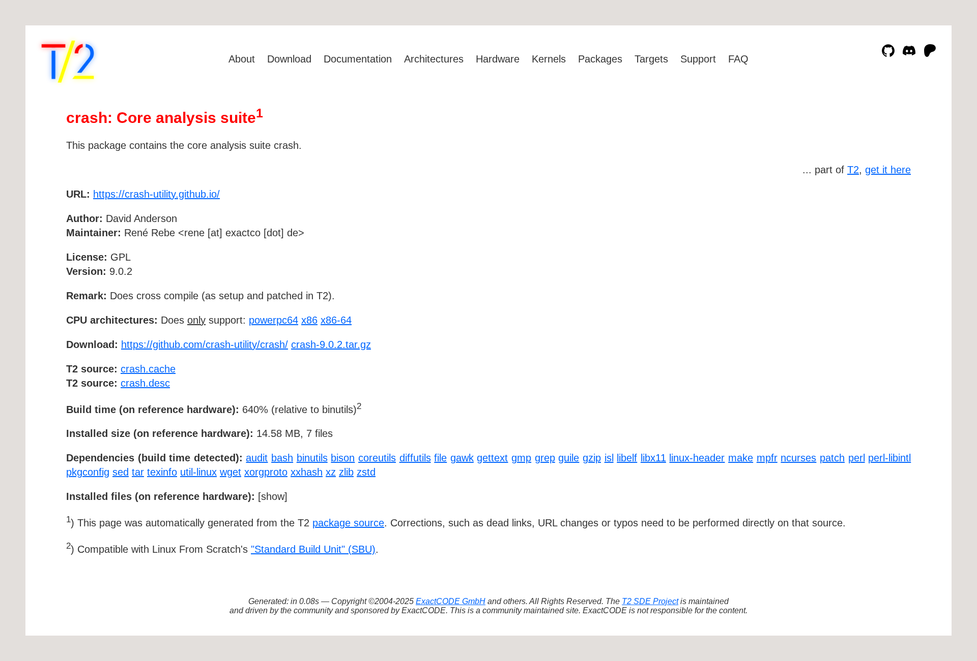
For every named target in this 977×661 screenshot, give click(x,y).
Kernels (549, 59)
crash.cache (148, 368)
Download (289, 59)
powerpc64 (273, 320)
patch (832, 457)
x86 (309, 320)
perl (856, 457)
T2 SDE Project (650, 601)
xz (331, 472)
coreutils (377, 457)
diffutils (415, 457)
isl (609, 457)
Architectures (434, 59)
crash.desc (145, 383)
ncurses (798, 457)
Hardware (498, 59)
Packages (600, 59)
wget (230, 472)
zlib (346, 472)
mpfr (767, 457)
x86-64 (336, 320)
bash (282, 457)
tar (138, 472)
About (241, 59)
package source (348, 522)
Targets (651, 59)
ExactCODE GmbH (450, 601)
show (272, 496)
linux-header (697, 457)
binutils (312, 457)
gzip (592, 457)
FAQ (738, 59)
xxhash (307, 472)
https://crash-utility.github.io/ (156, 194)
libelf (627, 457)
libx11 (653, 457)
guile (568, 457)
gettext (492, 457)
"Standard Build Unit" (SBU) (313, 549)
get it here (888, 169)
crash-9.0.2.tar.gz (331, 344)
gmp (521, 457)
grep (545, 457)
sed (120, 472)
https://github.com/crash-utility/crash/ (204, 344)
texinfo (162, 472)
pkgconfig (87, 472)
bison (343, 457)
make (740, 457)
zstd (366, 472)
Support (698, 59)
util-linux (198, 472)
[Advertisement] (880, 253)
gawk (462, 457)
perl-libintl (889, 457)
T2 (853, 169)
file (440, 457)
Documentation (358, 59)
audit (257, 457)
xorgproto (266, 472)
